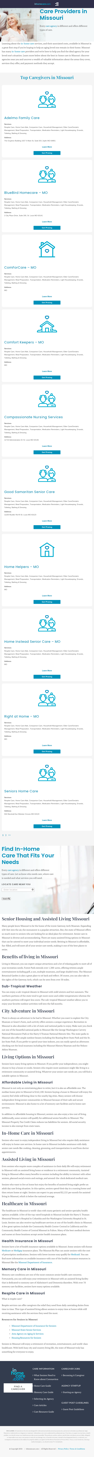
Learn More (47, 147)
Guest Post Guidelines (73, 1409)
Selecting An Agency (44, 1398)
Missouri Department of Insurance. (35, 1262)
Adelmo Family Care (22, 118)
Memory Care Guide (43, 1392)
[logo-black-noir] (43, 4)
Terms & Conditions (77, 1449)
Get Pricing (47, 153)
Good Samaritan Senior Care (29, 492)
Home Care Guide (42, 1385)
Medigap (18, 1250)
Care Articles (40, 1405)
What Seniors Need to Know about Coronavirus (46, 1377)
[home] (18, 1369)
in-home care (27, 43)
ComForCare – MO (20, 267)
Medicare (6, 1250)
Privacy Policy (63, 1449)
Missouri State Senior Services (26, 1329)
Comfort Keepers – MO (24, 342)
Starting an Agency (72, 1392)
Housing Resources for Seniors (26, 1337)
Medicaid (75, 1254)
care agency (51, 25)
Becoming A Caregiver (73, 1375)
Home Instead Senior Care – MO (32, 641)
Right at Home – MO (21, 716)
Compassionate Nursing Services (33, 417)
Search (5, 899)
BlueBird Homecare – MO (26, 192)
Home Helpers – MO (21, 567)
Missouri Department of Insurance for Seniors (34, 1325)
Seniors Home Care (21, 791)
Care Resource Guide (44, 1411)
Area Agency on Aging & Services (28, 1333)
